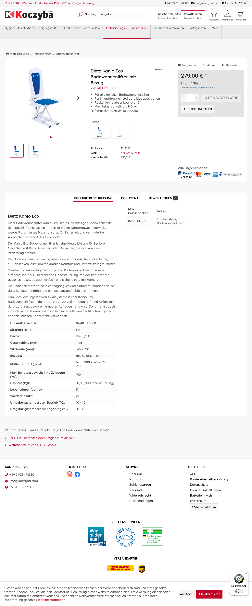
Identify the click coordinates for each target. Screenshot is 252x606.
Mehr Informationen (50, 600)
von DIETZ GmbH (103, 88)
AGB (193, 474)
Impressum (198, 501)
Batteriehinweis (201, 495)
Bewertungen (162, 198)
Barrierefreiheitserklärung (209, 479)
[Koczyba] (7, 53)
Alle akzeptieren (209, 594)
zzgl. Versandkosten (204, 87)
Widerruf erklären (204, 507)
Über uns (135, 474)
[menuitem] (113, 14)
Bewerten (231, 65)
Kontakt (135, 479)
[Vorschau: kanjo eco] (17, 151)
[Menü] (245, 574)
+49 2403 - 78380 (177, 3)
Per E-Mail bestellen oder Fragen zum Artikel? (41, 438)
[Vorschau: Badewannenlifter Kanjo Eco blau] (35, 151)
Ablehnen (186, 594)
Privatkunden (193, 16)
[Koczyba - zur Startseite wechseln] (29, 15)
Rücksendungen (141, 501)
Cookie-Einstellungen (205, 490)
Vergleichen (189, 65)
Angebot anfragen (198, 109)
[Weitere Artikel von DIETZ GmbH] (162, 73)
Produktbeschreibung (93, 198)
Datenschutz (199, 484)
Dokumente (130, 198)
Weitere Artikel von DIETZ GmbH (32, 445)
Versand (135, 490)
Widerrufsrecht (140, 495)
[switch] (239, 591)
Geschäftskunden (169, 16)
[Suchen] (80, 14)
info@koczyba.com (206, 3)
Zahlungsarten (140, 484)
